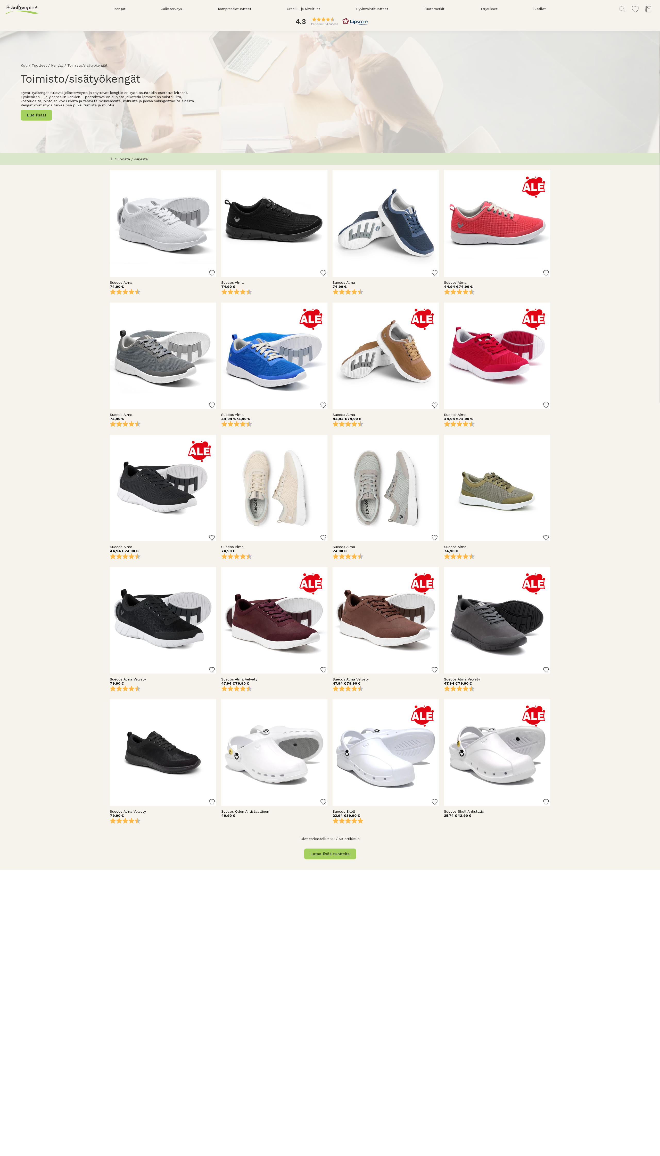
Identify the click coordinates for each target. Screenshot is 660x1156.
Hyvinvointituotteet (372, 9)
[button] (330, 21)
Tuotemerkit (434, 9)
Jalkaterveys (171, 9)
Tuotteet (39, 65)
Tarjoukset (489, 9)
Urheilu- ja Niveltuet (303, 9)
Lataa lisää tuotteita (330, 853)
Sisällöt (539, 9)
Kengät (120, 9)
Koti (24, 65)
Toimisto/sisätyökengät (87, 65)
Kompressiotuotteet (234, 9)
